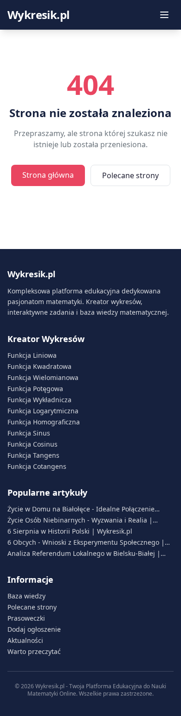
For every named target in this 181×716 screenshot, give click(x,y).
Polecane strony (130, 175)
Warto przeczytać (34, 651)
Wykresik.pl (38, 14)
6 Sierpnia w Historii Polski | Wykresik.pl (69, 531)
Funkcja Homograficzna (43, 421)
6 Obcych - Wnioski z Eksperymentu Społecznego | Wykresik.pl (86, 542)
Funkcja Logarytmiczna (42, 410)
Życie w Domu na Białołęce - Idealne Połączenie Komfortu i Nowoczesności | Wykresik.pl (81, 509)
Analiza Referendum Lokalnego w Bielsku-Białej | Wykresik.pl (84, 553)
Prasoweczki (26, 618)
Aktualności (25, 640)
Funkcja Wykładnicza (39, 399)
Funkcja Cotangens (36, 466)
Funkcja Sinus (28, 433)
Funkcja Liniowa (32, 355)
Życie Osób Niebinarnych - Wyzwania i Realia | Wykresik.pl (80, 520)
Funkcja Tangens (33, 455)
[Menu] (164, 15)
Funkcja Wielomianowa (42, 377)
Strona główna (48, 175)
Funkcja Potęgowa (35, 388)
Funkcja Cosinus (32, 444)
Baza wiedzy (26, 595)
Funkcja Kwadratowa (39, 366)
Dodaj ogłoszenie (34, 629)
